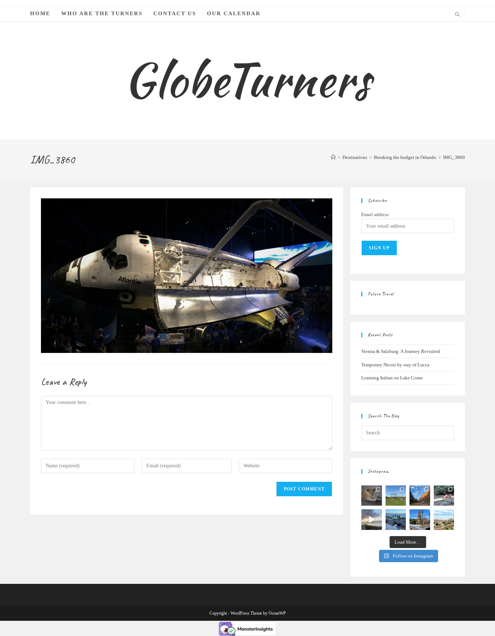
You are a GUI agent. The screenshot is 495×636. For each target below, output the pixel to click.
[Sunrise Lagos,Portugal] (371, 519)
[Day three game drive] (371, 495)
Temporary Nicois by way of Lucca (395, 364)
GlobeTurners (247, 80)
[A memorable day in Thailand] (444, 495)
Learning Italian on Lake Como (392, 377)
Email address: (375, 214)
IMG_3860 (454, 157)
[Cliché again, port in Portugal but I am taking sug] (396, 519)
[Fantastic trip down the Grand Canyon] (419, 495)
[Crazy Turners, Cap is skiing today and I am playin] (396, 495)
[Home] (333, 157)
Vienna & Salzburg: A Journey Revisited (400, 351)
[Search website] (457, 15)
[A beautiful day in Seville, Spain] (419, 519)
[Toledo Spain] (444, 519)
